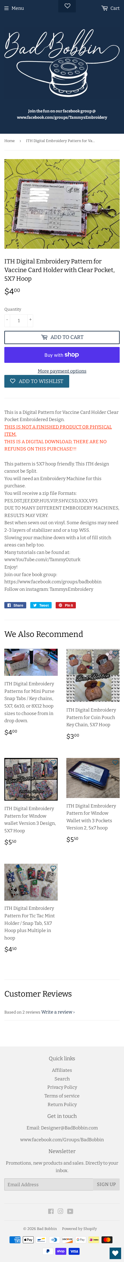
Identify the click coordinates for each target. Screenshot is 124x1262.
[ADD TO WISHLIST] (53, 653)
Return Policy (62, 1104)
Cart (115, 8)
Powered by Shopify (79, 1229)
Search (62, 1079)
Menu (18, 8)
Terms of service (62, 1096)
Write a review (56, 1012)
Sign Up (106, 1184)
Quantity (12, 309)
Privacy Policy (62, 1087)
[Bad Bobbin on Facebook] (51, 1212)
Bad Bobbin (47, 1229)
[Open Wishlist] (115, 1253)
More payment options (62, 371)
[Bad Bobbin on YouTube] (70, 1212)
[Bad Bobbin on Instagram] (60, 1212)
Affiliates (62, 1070)
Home (9, 141)
